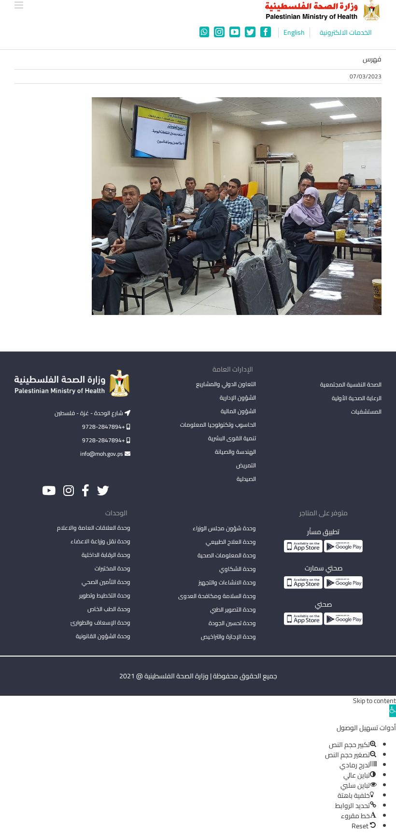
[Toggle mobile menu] (19, 5)
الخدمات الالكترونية (346, 32)
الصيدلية (246, 478)
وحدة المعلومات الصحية (227, 555)
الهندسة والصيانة (235, 451)
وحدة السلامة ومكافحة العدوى (217, 595)
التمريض (246, 465)
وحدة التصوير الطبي (233, 609)
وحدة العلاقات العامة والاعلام (93, 527)
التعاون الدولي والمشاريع (226, 383)
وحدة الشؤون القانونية (103, 636)
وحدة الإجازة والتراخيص (228, 636)
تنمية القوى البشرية (232, 438)
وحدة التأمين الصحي (106, 581)
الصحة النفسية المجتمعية (351, 385)
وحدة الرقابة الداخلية (106, 554)
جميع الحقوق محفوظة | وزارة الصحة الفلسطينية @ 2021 (198, 676)
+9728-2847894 (104, 426)
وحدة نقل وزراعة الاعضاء (100, 541)
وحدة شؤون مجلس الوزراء (224, 529)
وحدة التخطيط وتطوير (104, 595)
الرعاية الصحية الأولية (357, 398)
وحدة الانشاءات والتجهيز (227, 582)
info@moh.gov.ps (102, 453)
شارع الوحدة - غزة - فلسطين (90, 413)
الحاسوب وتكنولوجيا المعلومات (218, 424)
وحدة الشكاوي (237, 568)
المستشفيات (366, 411)
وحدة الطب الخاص (108, 608)
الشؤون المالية (238, 411)
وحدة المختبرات (112, 568)
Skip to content (374, 700)
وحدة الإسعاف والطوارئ (100, 622)
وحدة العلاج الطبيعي (231, 541)
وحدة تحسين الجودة (232, 622)
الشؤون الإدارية (238, 397)
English (294, 33)
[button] (392, 710)
